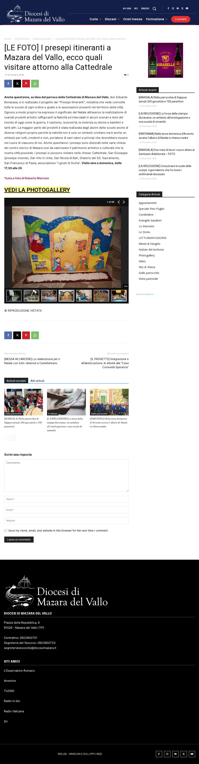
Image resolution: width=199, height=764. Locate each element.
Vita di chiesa (22, 38)
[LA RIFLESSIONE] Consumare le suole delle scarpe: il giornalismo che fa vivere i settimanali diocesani (165, 170)
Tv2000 (9, 691)
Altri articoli (37, 380)
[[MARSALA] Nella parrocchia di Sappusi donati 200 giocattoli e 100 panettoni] (23, 402)
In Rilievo (52, 413)
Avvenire (10, 681)
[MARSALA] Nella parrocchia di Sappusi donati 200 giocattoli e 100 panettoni (23, 422)
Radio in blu (12, 701)
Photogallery (147, 255)
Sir (6, 721)
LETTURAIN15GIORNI (152, 238)
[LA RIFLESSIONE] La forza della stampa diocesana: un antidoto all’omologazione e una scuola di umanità (164, 117)
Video (142, 261)
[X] (182, 8)
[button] (154, 8)
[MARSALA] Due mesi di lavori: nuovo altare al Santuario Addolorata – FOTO (167, 152)
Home (7, 38)
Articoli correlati (16, 380)
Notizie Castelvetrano (145, 294)
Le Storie (144, 232)
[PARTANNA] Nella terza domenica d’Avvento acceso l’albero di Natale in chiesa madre (108, 422)
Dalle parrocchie (42, 38)
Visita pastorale (148, 279)
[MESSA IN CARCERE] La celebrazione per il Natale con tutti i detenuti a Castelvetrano (32, 361)
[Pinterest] (26, 83)
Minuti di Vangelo (149, 244)
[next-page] (12, 438)
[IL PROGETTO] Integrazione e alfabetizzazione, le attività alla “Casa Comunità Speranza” (105, 363)
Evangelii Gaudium (150, 220)
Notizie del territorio (151, 249)
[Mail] (177, 8)
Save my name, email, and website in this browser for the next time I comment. (58, 530)
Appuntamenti (147, 203)
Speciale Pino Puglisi (151, 209)
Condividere (146, 214)
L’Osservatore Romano (19, 670)
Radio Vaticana (14, 711)
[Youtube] (187, 8)
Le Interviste (146, 226)
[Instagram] (173, 8)
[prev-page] (6, 438)
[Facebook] (168, 8)
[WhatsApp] (35, 83)
